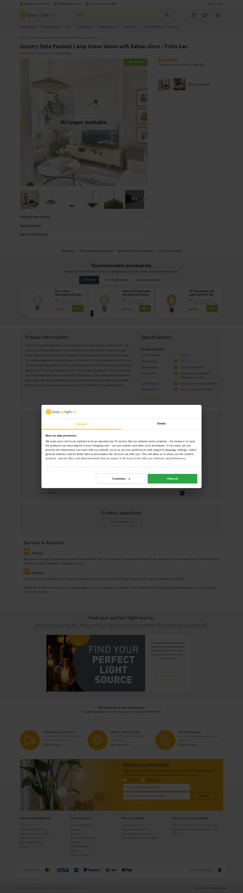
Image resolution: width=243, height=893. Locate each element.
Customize (119, 478)
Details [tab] (161, 423)
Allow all (172, 478)
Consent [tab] (81, 424)
